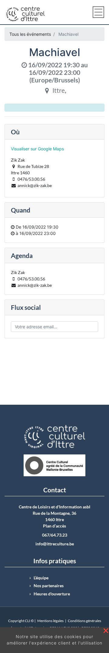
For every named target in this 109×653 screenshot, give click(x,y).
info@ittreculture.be (54, 543)
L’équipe (41, 577)
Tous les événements (30, 34)
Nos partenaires (49, 585)
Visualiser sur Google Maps (37, 148)
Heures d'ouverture (52, 593)
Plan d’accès (54, 526)
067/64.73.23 (54, 535)
